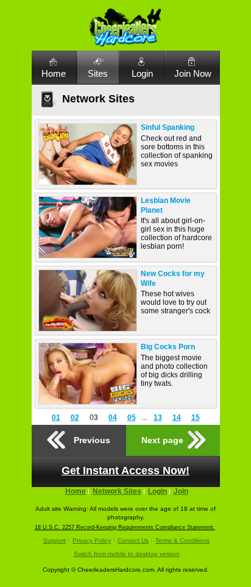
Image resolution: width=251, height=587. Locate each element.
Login (142, 73)
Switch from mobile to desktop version (127, 553)
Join (181, 491)
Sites (98, 73)
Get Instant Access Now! (125, 470)
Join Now (192, 73)
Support (54, 540)
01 (56, 417)
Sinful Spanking (167, 127)
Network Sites (117, 491)
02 (75, 417)
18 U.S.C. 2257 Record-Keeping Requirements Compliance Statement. (125, 527)
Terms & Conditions (182, 540)
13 (158, 417)
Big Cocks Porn (168, 347)
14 (176, 417)
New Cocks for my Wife (173, 278)
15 (195, 417)
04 (112, 417)
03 (94, 417)
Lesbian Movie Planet (166, 205)
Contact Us (133, 540)
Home (53, 73)
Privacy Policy (91, 540)
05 (131, 417)
